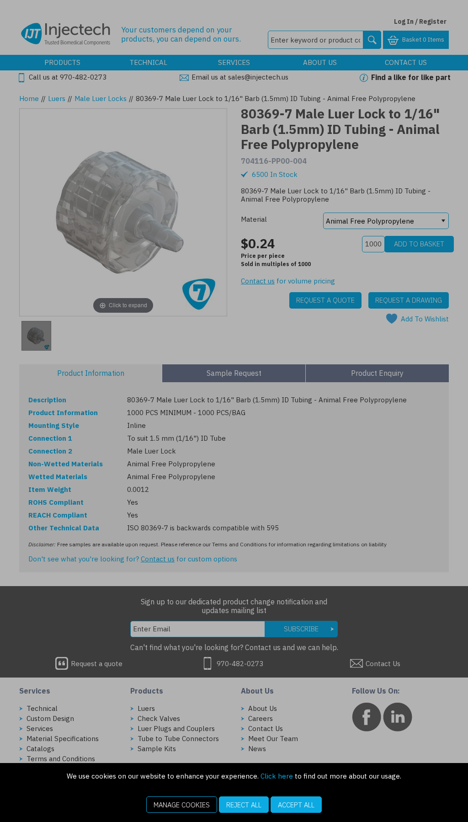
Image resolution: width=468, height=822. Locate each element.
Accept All (296, 805)
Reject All (243, 805)
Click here (277, 776)
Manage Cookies (182, 805)
